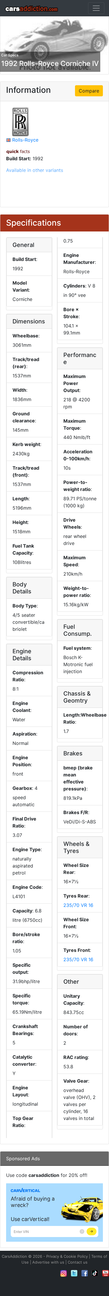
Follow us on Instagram (63, 1273)
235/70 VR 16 (78, 905)
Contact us (77, 1262)
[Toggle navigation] (96, 8)
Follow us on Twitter (74, 1273)
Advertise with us (48, 1262)
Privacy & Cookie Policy (67, 1256)
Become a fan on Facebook (84, 1273)
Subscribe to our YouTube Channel (105, 1273)
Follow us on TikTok (95, 1273)
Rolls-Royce (25, 140)
